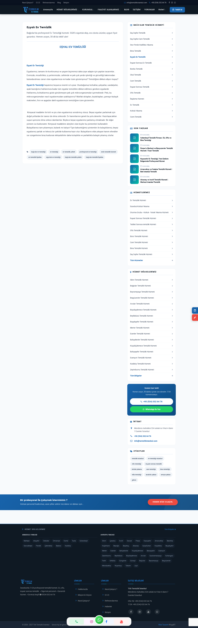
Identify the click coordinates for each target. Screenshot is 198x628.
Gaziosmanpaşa (155, 556)
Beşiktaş (126, 546)
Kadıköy (68, 546)
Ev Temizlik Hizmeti (138, 200)
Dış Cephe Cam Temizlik (140, 39)
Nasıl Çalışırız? (27, 2)
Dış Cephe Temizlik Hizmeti (141, 254)
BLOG (126, 10)
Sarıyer (129, 541)
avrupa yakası (166, 474)
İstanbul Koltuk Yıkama (139, 206)
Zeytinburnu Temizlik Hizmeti (142, 369)
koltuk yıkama (137, 469)
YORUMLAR (149, 10)
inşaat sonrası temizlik (154, 464)
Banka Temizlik (136, 69)
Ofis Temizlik (135, 93)
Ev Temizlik (134, 105)
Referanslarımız (49, 2)
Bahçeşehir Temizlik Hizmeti (141, 351)
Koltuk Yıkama (136, 111)
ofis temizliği (136, 464)
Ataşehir (36, 541)
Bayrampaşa (153, 561)
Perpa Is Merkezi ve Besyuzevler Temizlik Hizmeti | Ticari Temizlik (156, 149)
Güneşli (133, 561)
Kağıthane (106, 546)
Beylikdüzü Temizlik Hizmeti (141, 316)
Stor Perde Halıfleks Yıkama (141, 45)
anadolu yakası (151, 474)
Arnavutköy (159, 541)
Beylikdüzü (118, 556)
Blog (59, 2)
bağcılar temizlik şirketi (73, 157)
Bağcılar (142, 561)
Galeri (161, 10)
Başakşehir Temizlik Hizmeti (141, 322)
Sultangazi (169, 556)
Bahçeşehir (151, 551)
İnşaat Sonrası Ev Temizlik (141, 63)
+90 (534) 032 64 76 (158, 2)
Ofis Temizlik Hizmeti (138, 230)
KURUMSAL (87, 10)
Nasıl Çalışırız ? (111, 589)
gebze (134, 480)
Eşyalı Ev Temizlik (137, 57)
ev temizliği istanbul (155, 458)
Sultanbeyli (84, 541)
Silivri (104, 541)
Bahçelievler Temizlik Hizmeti (142, 340)
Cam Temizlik (135, 81)
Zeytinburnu (106, 556)
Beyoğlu (116, 546)
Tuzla (74, 541)
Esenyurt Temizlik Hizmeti (140, 357)
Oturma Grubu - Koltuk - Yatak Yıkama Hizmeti (149, 212)
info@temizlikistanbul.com (137, 2)
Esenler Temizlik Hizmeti (140, 333)
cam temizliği (151, 469)
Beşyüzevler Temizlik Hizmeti (142, 298)
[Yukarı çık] (192, 616)
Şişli (136, 565)
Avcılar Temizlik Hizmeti (140, 304)
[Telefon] (76, 622)
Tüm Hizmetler (136, 260)
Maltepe (26, 541)
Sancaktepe (28, 546)
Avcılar (143, 556)
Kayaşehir (147, 541)
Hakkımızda (83, 589)
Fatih (104, 561)
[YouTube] (121, 622)
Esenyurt (162, 551)
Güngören (122, 561)
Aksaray (136, 546)
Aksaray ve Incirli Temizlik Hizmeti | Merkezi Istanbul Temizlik (154, 180)
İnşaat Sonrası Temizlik (139, 87)
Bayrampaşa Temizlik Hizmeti (142, 292)
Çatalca (112, 541)
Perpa (138, 541)
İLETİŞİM (136, 10)
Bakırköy (170, 541)
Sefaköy (112, 561)
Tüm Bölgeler (136, 375)
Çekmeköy (48, 546)
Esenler (113, 551)
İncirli (121, 541)
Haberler (108, 606)
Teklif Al (178, 9)
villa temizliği (136, 474)
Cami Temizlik (135, 117)
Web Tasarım (163, 624)
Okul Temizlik (135, 75)
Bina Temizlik (135, 51)
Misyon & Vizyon (85, 595)
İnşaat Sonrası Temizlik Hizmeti (143, 218)
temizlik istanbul (138, 458)
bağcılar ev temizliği (38, 152)
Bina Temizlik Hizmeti (139, 248)
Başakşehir (169, 546)
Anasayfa (48, 10)
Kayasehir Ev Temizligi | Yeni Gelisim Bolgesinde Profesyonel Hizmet (154, 160)
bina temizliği (165, 469)
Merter (104, 551)
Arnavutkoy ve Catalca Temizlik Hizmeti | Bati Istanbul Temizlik (156, 170)
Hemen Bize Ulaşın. (163, 502)
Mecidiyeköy (106, 565)
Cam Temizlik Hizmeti (139, 242)
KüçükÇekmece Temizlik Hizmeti (143, 346)
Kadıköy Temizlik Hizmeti (140, 364)
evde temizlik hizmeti (108, 152)
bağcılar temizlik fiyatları (94, 157)
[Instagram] (91, 622)
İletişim (66, 2)
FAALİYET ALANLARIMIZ (108, 10)
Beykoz (58, 546)
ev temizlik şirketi (69, 152)
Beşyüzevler (166, 561)
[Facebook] (106, 622)
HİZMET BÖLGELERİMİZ (67, 10)
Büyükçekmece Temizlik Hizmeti (143, 310)
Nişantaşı (118, 565)
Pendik (38, 546)
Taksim (128, 565)
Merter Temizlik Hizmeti (139, 328)
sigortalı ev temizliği (53, 157)
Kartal (66, 541)
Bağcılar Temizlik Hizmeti (140, 286)
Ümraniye (56, 541)
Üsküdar (46, 541)
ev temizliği (54, 152)
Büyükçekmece (131, 556)
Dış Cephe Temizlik (137, 33)
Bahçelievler (123, 551)
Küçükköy (158, 546)
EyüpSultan (147, 546)
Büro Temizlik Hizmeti (139, 236)
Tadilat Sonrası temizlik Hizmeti (143, 224)
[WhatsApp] (99, 620)
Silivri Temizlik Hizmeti (139, 280)
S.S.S (38, 2)
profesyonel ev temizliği (88, 152)
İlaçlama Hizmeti (137, 99)
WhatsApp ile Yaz (152, 409)
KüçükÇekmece (137, 551)
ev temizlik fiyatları (35, 157)
